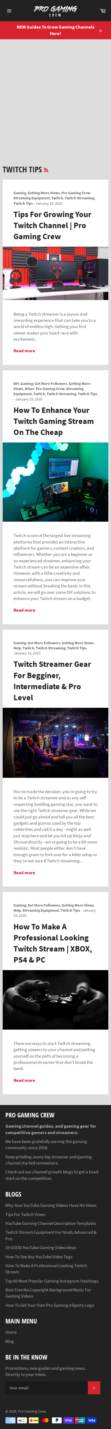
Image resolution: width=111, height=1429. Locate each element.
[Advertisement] (55, 97)
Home (11, 1332)
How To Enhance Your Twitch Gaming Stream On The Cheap (53, 421)
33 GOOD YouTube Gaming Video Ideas (40, 1247)
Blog (9, 1341)
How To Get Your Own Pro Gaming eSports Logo (49, 1305)
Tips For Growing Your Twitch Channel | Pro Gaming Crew (52, 225)
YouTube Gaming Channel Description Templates (50, 1223)
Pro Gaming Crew (32, 1411)
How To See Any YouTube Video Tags (38, 1257)
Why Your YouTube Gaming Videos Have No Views (50, 1205)
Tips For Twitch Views (25, 1214)
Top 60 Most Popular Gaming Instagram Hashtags (51, 1281)
